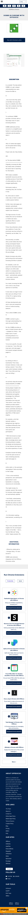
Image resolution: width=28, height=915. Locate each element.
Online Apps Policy (10, 816)
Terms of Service (10, 821)
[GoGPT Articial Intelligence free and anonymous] (4, 6)
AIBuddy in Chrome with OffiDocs (14, 747)
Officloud (8, 863)
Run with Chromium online (14, 40)
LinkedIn (17, 876)
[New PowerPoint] (23, 6)
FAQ (7, 833)
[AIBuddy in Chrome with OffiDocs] (15, 744)
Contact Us (8, 813)
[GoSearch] (9, 6)
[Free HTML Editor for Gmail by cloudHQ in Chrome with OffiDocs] (15, 671)
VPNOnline (9, 853)
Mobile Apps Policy (11, 818)
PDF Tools (8, 893)
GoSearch (8, 888)
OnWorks (8, 843)
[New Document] (14, 6)
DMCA (7, 831)
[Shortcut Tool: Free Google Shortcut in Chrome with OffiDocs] (15, 620)
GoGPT (8, 891)
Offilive (7, 895)
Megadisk (8, 851)
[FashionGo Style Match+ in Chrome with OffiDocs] (15, 595)
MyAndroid (8, 858)
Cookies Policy (9, 823)
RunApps (8, 861)
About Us (8, 811)
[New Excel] (18, 6)
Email (8, 878)
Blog (7, 826)
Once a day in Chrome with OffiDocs (14, 699)
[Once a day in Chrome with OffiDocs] (15, 696)
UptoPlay (8, 846)
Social (20, 581)
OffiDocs (8, 841)
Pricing (7, 828)
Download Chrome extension (14, 607)
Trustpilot (9, 869)
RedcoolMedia (9, 848)
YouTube (10, 876)
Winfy (7, 856)
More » (14, 762)
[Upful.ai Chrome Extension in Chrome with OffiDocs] (15, 646)
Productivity (10, 581)
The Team (8, 808)
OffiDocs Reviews (11, 903)
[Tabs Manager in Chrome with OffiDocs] (15, 719)
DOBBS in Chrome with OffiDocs (14, 16)
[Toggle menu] (2, 1)
